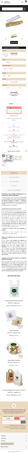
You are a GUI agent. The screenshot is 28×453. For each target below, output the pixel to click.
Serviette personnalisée (14, 330)
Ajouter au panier (14, 108)
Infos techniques (14, 181)
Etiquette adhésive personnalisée (14, 360)
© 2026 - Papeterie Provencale (14, 451)
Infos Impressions (14, 177)
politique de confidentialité (12, 427)
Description (14, 173)
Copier (16, 418)
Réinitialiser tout (14, 115)
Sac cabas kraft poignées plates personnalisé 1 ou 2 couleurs (14, 390)
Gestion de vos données (7, 443)
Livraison (14, 185)
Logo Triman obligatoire (14, 190)
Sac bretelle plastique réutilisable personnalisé (14, 300)
